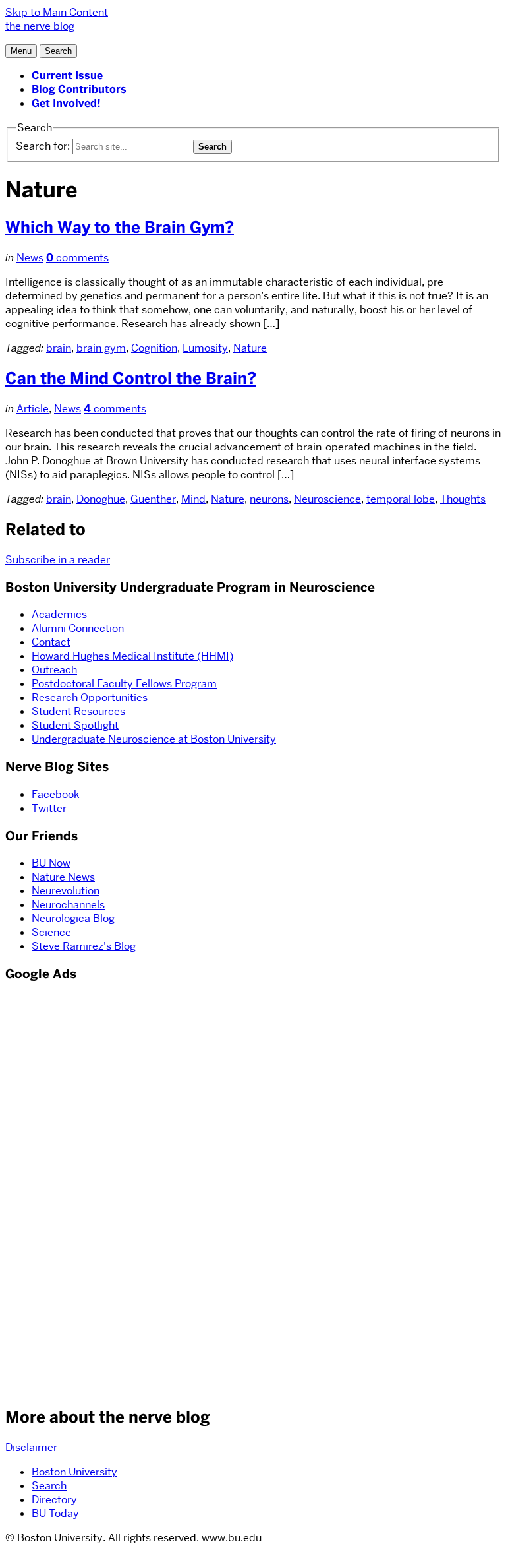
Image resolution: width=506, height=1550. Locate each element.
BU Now (51, 863)
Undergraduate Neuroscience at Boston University (154, 739)
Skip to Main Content (56, 12)
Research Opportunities (90, 697)
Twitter (49, 808)
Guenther (153, 499)
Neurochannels (68, 905)
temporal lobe (400, 499)
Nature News (63, 877)
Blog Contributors (79, 89)
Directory (54, 1499)
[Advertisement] (44, 1192)
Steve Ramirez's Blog (84, 946)
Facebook (56, 794)
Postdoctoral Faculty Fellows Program (124, 684)
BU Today (55, 1513)
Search (49, 1486)
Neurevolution (65, 891)
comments (77, 257)
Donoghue (100, 499)
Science (51, 932)
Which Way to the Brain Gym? (119, 227)
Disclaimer (31, 1447)
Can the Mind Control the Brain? (130, 378)
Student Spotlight (75, 725)
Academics (59, 614)
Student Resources (78, 711)
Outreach (54, 670)
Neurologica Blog (73, 918)
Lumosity (205, 348)
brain (58, 348)
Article (32, 409)
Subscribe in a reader (57, 560)
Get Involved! (66, 103)
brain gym (101, 348)
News (29, 257)
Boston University (74, 1472)
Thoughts (463, 499)
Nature (250, 348)
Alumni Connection (78, 628)
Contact (51, 642)
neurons (269, 499)
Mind (193, 499)
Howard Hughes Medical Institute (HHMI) (132, 656)
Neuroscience (327, 499)
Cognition (154, 348)
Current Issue (67, 75)
